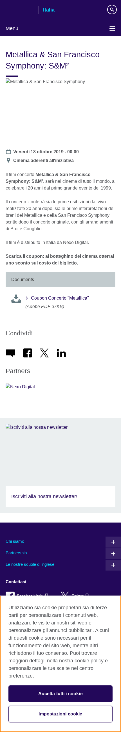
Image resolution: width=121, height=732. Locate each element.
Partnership (16, 552)
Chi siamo (15, 541)
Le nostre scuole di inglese (30, 564)
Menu (12, 28)
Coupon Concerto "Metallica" (60, 298)
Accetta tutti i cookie (60, 693)
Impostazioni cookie (60, 714)
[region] (60, 664)
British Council (20, 10)
